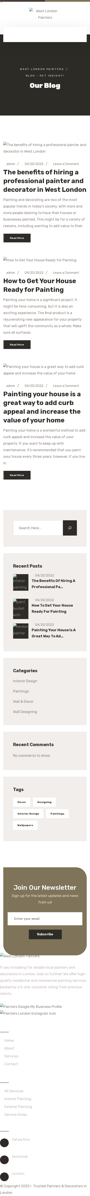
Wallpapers (25, 825)
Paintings (21, 691)
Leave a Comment (66, 164)
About (9, 1048)
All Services (13, 1091)
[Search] (70, 528)
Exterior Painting (18, 1107)
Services (11, 1056)
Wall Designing (25, 712)
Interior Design (25, 681)
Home (9, 1040)
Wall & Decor (23, 701)
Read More (17, 238)
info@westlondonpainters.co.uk (39, 1162)
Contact (11, 1064)
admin (10, 164)
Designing (44, 802)
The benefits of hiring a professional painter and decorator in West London (45, 181)
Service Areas (15, 1115)
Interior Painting (17, 1099)
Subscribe (45, 934)
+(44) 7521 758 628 (29, 1145)
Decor (21, 802)
